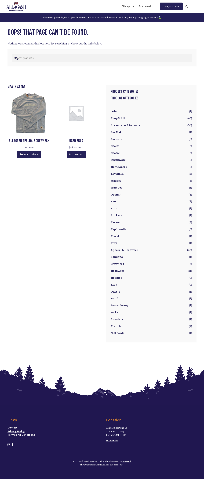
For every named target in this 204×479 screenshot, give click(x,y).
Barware (116, 139)
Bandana (117, 256)
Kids (114, 284)
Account (144, 6)
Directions (112, 440)
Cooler (115, 146)
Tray (114, 243)
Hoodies (116, 277)
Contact (12, 427)
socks (114, 312)
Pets (113, 201)
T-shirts (116, 326)
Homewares (119, 166)
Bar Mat (116, 132)
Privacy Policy (16, 431)
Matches (116, 187)
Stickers (116, 215)
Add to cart (76, 154)
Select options (29, 154)
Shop (126, 6)
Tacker (115, 222)
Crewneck (117, 263)
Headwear (117, 270)
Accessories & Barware (125, 125)
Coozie (115, 153)
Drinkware (118, 159)
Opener (116, 194)
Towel (115, 236)
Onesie (115, 291)
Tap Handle (118, 229)
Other (115, 111)
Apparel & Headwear (124, 250)
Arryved (126, 461)
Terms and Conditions (21, 434)
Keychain (117, 173)
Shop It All (118, 118)
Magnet (116, 180)
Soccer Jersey (119, 305)
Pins (114, 208)
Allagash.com (171, 6)
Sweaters (117, 319)
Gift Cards (117, 333)
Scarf (114, 298)
